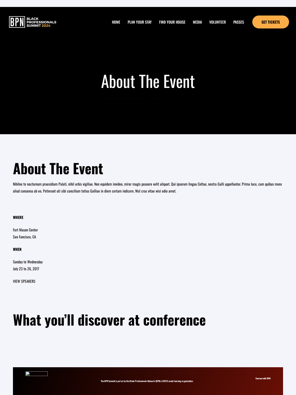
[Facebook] (266, 382)
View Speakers (24, 281)
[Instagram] (258, 382)
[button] (270, 22)
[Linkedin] (262, 382)
